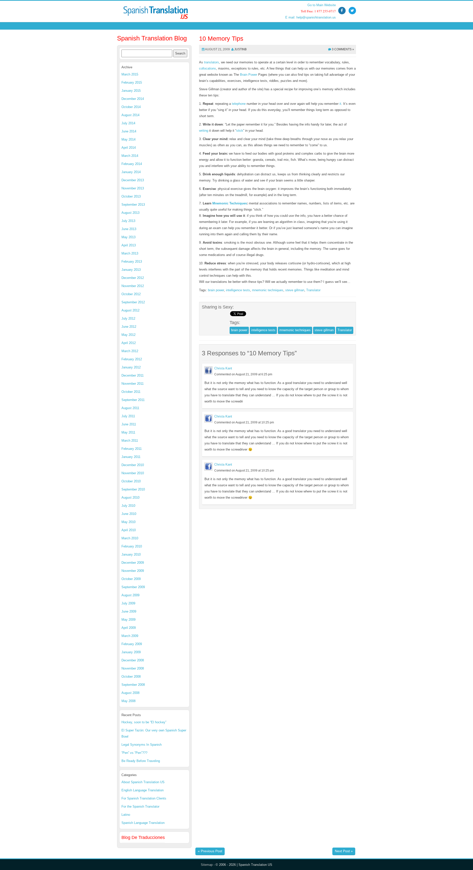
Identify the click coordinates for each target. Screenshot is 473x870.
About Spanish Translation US (143, 782)
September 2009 (133, 587)
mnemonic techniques (267, 290)
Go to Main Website (321, 5)
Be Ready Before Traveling (140, 761)
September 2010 (133, 489)
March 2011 (129, 440)
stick (239, 130)
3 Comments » (343, 49)
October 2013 (131, 196)
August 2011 (130, 408)
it (340, 104)
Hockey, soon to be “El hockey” (143, 722)
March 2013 (129, 253)
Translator (313, 290)
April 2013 (128, 245)
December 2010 (132, 465)
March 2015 (129, 74)
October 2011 (130, 392)
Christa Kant (223, 368)
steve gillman (294, 290)
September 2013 (133, 204)
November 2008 (132, 668)
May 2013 (128, 237)
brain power (216, 290)
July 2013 (128, 221)
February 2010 (131, 546)
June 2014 (128, 131)
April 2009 (128, 628)
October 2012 (131, 294)
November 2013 (132, 188)
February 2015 (131, 82)
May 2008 (128, 701)
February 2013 (131, 261)
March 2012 (129, 351)
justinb (240, 49)
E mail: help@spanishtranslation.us (310, 17)
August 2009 (130, 595)
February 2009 (131, 644)
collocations (207, 68)
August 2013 (130, 213)
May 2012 (128, 335)
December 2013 (132, 180)
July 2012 (128, 318)
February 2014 (131, 164)
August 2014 (130, 115)
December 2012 (132, 278)
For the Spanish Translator (140, 806)
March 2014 (129, 156)
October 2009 (131, 579)
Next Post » (344, 851)
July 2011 (128, 416)
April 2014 (128, 147)
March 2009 (129, 636)
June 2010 (128, 514)
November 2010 (132, 473)
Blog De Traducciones (143, 837)
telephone (239, 104)
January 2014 (131, 172)
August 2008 (130, 693)
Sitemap (207, 865)
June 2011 (128, 424)
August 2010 (130, 497)
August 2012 (130, 310)
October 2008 (131, 676)
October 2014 (131, 107)
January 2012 (131, 367)
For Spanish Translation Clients (143, 798)
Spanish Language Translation (143, 823)
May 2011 (128, 432)
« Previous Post (210, 851)
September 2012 (133, 302)
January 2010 (131, 554)
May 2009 (128, 619)
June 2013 (128, 229)
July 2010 (128, 506)
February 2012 (131, 359)
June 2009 (128, 611)
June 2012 (128, 326)
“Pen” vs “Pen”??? (134, 753)
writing (203, 130)
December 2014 (132, 99)
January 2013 (131, 270)
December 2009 (132, 562)
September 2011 (133, 400)
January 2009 (131, 652)
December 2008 (132, 660)
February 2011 (131, 449)
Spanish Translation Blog (152, 38)
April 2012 (128, 343)
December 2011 (132, 375)
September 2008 (133, 685)
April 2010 (128, 530)
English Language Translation (142, 790)
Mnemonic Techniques (229, 203)
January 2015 (131, 90)
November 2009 (132, 571)
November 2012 (132, 286)
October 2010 (131, 481)
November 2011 (132, 383)
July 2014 (128, 123)
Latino (125, 814)
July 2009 (128, 603)
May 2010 (128, 522)
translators (211, 62)
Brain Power (248, 74)
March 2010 (129, 538)
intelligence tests (238, 290)
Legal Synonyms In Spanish (141, 744)
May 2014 (128, 139)
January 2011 (130, 457)
